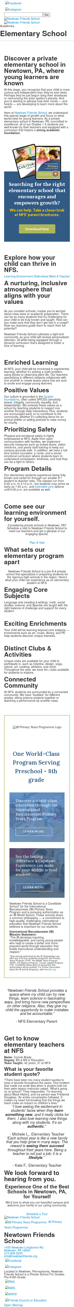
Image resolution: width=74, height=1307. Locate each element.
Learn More (33, 831)
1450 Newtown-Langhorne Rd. (24, 1247)
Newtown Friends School (31, 113)
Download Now (37, 229)
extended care (44, 486)
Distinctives (41, 276)
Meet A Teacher (59, 276)
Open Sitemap (13, 1305)
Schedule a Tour (37, 1214)
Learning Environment (18, 276)
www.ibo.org (50, 969)
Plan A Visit (37, 542)
